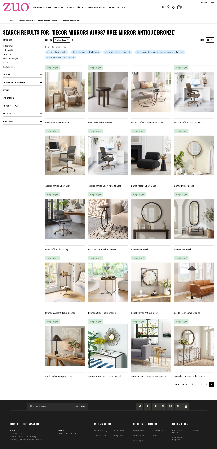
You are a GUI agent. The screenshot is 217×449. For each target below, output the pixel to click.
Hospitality (119, 435)
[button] (173, 7)
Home (12, 20)
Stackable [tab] (8, 121)
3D (6, 62)
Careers (195, 430)
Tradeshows (139, 435)
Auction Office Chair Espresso (189, 122)
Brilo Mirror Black (182, 249)
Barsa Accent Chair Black (143, 185)
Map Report (138, 440)
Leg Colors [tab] (8, 98)
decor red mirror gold (56, 52)
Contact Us (157, 430)
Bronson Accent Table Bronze (60, 312)
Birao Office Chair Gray (56, 249)
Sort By (48, 40)
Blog (154, 435)
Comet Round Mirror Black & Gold (105, 376)
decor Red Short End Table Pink (86, 52)
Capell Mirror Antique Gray (144, 312)
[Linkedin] (155, 406)
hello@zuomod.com (68, 433)
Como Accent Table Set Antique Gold (149, 376)
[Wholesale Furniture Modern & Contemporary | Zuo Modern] (16, 7)
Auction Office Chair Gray (57, 185)
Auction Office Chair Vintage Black (105, 185)
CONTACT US (207, 2)
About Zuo (119, 430)
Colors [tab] (6, 74)
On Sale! (9, 67)
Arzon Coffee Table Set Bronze (147, 122)
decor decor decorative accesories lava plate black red (160, 52)
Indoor (8, 45)
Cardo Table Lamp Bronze (58, 376)
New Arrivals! (10, 58)
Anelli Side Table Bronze (57, 122)
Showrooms (139, 430)
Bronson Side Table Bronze (102, 312)
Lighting (8, 50)
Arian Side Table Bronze (100, 122)
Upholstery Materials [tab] (14, 82)
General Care (100, 435)
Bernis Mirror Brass (184, 185)
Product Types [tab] (10, 105)
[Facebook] (147, 406)
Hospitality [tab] (9, 113)
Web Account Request (178, 438)
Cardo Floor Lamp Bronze (187, 312)
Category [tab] (7, 40)
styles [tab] (6, 90)
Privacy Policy (100, 430)
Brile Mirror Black (139, 249)
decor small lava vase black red (60, 57)
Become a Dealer (177, 431)
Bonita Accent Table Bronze (102, 249)
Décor (8, 54)
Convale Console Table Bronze (189, 376)
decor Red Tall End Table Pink (117, 52)
